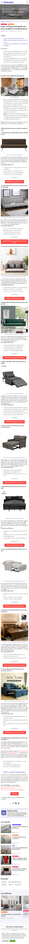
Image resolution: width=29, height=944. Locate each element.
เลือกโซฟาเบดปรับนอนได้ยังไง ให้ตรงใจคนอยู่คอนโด (14, 38)
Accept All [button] (13, 941)
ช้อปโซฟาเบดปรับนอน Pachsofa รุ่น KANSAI (14, 421)
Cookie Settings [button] (5, 941)
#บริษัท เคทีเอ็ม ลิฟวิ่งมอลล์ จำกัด (14, 882)
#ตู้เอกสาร (11, 884)
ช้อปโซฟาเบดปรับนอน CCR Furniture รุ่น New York (14, 732)
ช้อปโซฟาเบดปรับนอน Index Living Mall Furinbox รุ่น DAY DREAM (14, 241)
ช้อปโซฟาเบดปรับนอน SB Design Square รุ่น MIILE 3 (14, 357)
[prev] (1, 908)
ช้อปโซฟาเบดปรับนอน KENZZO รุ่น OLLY (14, 181)
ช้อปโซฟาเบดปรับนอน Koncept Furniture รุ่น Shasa (14, 482)
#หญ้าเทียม (4, 882)
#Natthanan (4, 884)
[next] (27, 908)
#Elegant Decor (18, 884)
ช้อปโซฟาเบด (14, 793)
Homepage (3, 21)
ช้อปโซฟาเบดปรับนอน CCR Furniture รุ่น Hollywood (14, 665)
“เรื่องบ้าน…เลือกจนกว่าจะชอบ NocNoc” (14, 772)
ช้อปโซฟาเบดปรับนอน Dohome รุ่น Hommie (14, 298)
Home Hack (9, 21)
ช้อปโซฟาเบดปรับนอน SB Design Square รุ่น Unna (14, 606)
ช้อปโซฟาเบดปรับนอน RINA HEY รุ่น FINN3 (14, 545)
